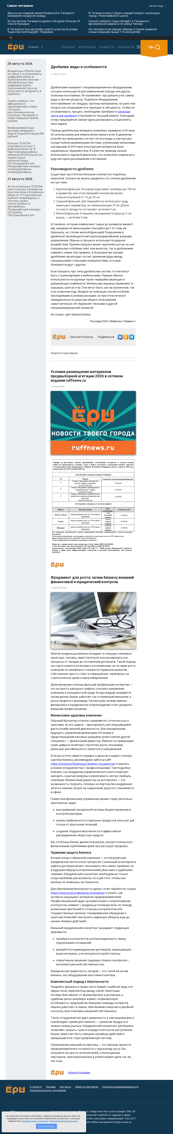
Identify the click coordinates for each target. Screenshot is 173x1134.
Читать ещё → (157, 5)
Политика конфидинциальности (120, 1086)
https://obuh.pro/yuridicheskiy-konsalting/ (78, 893)
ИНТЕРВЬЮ (87, 47)
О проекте (36, 1086)
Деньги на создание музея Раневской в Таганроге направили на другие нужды (40, 14)
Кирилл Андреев (79, 1072)
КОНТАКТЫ (126, 47)
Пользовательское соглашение (48, 1090)
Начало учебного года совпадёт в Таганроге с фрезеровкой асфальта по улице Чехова (119, 22)
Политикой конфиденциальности (64, 1121)
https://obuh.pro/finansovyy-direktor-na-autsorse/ (83, 764)
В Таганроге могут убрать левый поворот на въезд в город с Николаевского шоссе (124, 14)
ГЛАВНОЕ (68, 47)
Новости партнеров (86, 1086)
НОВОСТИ (107, 47)
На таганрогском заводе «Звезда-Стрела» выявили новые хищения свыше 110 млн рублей (123, 30)
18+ (151, 47)
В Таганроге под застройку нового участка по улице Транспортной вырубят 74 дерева (42, 30)
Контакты (65, 1086)
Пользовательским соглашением (34, 1121)
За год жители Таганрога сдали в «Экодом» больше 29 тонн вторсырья (43, 22)
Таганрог (34, 47)
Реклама (51, 1086)
